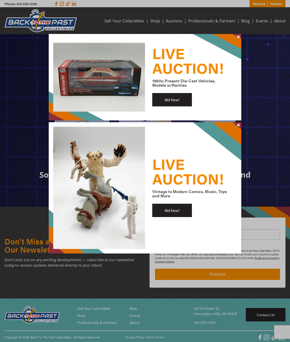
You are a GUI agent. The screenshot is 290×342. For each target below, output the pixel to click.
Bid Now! (172, 99)
